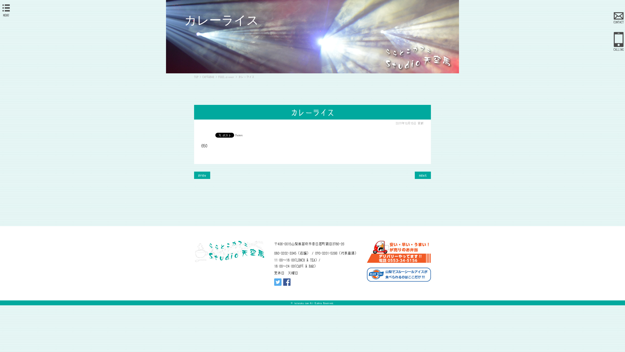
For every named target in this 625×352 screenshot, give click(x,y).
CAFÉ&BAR (208, 77)
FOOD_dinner (226, 77)
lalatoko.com (301, 303)
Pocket (239, 135)
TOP (196, 77)
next (423, 175)
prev (202, 175)
